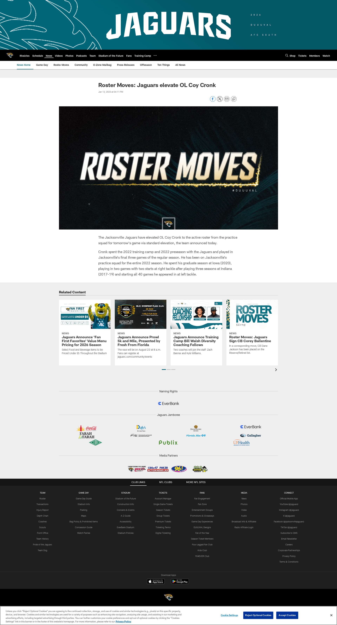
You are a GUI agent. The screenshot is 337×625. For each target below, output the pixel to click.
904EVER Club (202, 556)
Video (244, 510)
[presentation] (276, 370)
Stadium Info (84, 504)
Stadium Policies (126, 533)
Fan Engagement (202, 498)
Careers (289, 544)
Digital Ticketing (163, 533)
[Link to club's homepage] (10, 55)
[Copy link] (234, 99)
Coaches (42, 521)
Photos (244, 504)
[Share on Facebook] (213, 100)
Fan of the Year (202, 533)
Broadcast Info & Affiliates (244, 521)
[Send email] (227, 100)
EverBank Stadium (125, 527)
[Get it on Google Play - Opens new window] (180, 583)
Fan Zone (202, 504)
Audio (244, 515)
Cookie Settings (229, 615)
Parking (83, 510)
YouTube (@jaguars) (289, 504)
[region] (168, 615)
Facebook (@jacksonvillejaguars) (289, 521)
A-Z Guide (125, 515)
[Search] (286, 55)
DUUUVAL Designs (202, 527)
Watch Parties (83, 533)
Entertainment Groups (202, 510)
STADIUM (125, 492)
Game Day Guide (84, 498)
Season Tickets (163, 510)
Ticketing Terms (163, 527)
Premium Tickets (163, 521)
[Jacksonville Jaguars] (168, 598)
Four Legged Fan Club (202, 544)
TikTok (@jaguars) (289, 527)
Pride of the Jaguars (42, 544)
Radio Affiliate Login (243, 527)
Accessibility (125, 521)
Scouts (42, 527)
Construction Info (125, 504)
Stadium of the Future (125, 498)
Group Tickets (163, 515)
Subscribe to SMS (289, 533)
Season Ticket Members (202, 538)
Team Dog (42, 550)
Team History (42, 538)
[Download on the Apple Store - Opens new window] (155, 582)
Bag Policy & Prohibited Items (84, 521)
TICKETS (163, 492)
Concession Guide (83, 527)
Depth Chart (42, 515)
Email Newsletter (289, 538)
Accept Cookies (287, 615)
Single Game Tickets (163, 504)
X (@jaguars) (289, 515)
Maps (83, 515)
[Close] (331, 615)
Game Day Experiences (202, 521)
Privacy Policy (289, 556)
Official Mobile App (289, 498)
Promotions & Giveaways (202, 515)
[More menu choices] (155, 55)
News (244, 498)
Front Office (42, 533)
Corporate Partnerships (289, 550)
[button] (163, 369)
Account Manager (163, 498)
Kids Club (202, 550)
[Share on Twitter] (220, 100)
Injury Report (43, 510)
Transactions (42, 504)
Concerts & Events (125, 510)
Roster (42, 498)
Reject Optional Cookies (258, 615)
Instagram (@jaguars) (289, 510)
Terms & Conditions (288, 561)
